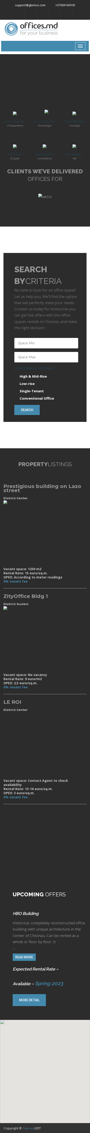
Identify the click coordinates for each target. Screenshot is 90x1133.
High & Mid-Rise (33, 376)
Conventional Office (37, 398)
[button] (50, 1083)
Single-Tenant (32, 391)
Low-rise (27, 383)
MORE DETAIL (29, 1000)
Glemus (28, 1128)
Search (27, 410)
